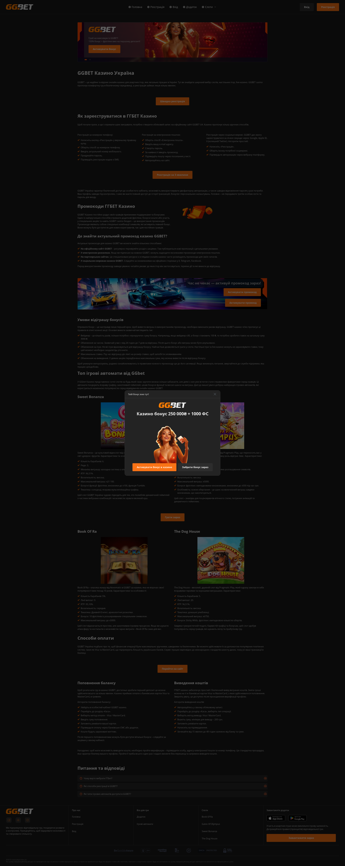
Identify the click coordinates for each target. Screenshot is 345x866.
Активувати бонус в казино (154, 467)
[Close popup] (215, 394)
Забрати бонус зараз (195, 467)
